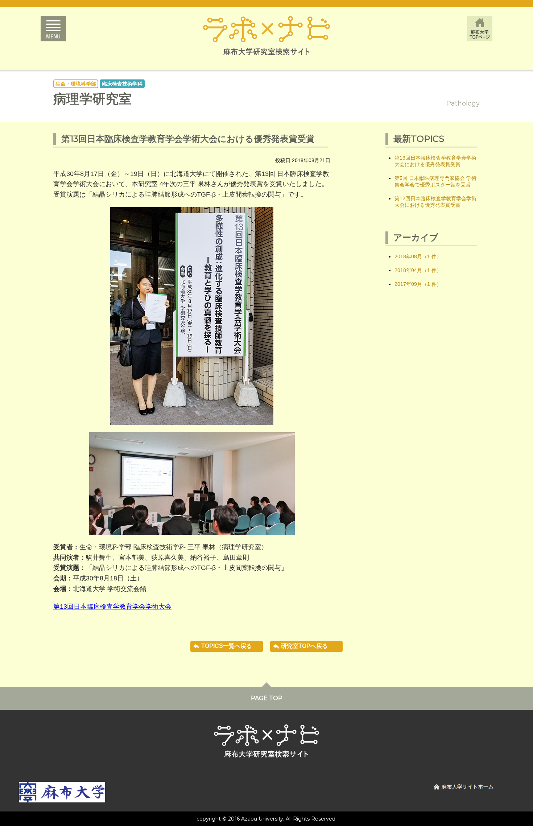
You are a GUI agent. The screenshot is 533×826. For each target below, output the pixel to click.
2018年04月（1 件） (418, 270)
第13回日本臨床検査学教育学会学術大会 (112, 606)
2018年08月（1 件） (418, 256)
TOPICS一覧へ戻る (226, 646)
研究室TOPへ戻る (304, 646)
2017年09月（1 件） (418, 284)
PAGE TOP (266, 698)
